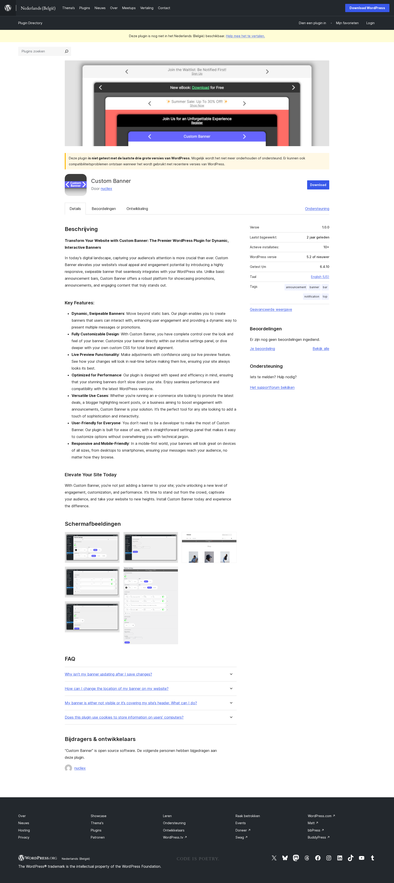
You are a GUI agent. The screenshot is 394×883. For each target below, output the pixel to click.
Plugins (96, 830)
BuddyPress (319, 837)
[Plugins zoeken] (66, 51)
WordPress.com (321, 816)
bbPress (316, 830)
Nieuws (23, 823)
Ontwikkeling (137, 208)
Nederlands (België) (76, 858)
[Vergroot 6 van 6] (230, 538)
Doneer (243, 830)
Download (318, 185)
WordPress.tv (175, 837)
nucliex (106, 188)
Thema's (97, 823)
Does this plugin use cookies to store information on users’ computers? (124, 717)
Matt (313, 823)
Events (241, 823)
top (325, 296)
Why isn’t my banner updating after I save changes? (108, 674)
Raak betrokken (248, 816)
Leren (167, 816)
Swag (242, 837)
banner (314, 287)
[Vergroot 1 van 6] (113, 538)
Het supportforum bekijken (272, 387)
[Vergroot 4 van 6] (172, 538)
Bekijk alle (321, 348)
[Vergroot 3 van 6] (113, 607)
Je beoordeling (262, 348)
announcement (296, 287)
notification (311, 296)
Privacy (23, 837)
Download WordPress (367, 8)
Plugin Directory (30, 23)
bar (325, 287)
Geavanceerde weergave (271, 309)
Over (22, 816)
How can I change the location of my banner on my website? (116, 688)
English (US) (320, 277)
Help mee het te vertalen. (245, 36)
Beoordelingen (104, 208)
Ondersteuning (317, 208)
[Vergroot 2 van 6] (113, 572)
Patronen (98, 837)
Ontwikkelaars (173, 830)
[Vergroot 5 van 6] (172, 572)
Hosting (24, 830)
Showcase (98, 816)
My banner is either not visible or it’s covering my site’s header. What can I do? (131, 703)
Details (75, 208)
